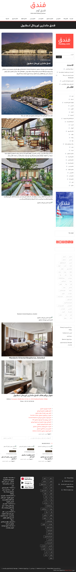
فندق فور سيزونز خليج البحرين (67, 84)
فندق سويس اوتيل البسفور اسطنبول (43, 413)
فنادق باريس (32, 18)
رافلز (71, 284)
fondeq (48, 60)
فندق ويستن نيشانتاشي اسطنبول (44, 429)
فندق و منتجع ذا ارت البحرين (67, 81)
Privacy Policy (70, 478)
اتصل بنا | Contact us (67, 333)
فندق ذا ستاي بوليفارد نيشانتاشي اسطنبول (42, 426)
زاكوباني (60, 284)
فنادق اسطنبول (50, 18)
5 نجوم (64, 256)
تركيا (72, 141)
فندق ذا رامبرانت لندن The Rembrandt (68, 77)
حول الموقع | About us (67, 339)
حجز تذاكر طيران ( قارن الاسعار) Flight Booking (67, 485)
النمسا (72, 125)
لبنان (72, 182)
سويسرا (64, 287)
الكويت (72, 109)
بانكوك (70, 272)
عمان (72, 147)
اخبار (72, 96)
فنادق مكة (66, 18)
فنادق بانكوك (24, 18)
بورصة (65, 272)
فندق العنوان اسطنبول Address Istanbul (42, 431)
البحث (72, 54)
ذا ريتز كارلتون (63, 281)
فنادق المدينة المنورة (68, 302)
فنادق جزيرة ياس (61, 305)
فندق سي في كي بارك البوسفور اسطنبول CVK (41, 420)
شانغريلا (70, 290)
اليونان (72, 128)
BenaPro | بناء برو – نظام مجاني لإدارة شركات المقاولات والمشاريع (8, 514)
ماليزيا (72, 185)
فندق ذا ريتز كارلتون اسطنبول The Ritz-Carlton (40, 415)
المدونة (7, 18)
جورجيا (70, 281)
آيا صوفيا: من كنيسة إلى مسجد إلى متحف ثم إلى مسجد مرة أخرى (39, 438)
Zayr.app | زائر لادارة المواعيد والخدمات (66, 344)
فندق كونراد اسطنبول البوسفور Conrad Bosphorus (39, 417)
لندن (66, 315)
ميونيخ (65, 318)
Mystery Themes (68, 570)
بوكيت (72, 134)
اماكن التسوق (15, 18)
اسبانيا (72, 99)
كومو (71, 315)
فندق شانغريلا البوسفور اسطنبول (44, 424)
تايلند (65, 275)
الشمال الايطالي (63, 263)
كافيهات (63, 312)
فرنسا (72, 150)
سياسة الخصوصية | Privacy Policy (66, 329)
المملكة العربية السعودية (68, 118)
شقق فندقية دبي (63, 290)
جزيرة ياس (70, 278)
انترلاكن (62, 269)
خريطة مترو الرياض (69, 69)
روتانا (66, 284)
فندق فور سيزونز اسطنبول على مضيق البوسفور (41, 422)
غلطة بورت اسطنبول (7, 438)
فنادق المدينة (70, 163)
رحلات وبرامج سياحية (69, 144)
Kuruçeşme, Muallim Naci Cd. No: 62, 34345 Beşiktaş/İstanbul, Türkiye (29, 399)
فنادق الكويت (69, 299)
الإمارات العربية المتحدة (68, 102)
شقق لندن (70, 293)
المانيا (72, 112)
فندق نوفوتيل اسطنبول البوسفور (44, 411)
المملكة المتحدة (70, 121)
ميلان (71, 318)
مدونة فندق (69, 336)
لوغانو (60, 315)
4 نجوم (70, 256)
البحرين (71, 106)
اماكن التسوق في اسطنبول (45, 408)
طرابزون (63, 293)
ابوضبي (70, 259)
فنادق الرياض (70, 160)
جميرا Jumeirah (62, 278)
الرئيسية (71, 18)
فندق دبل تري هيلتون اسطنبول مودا (46, 458)
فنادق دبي (58, 18)
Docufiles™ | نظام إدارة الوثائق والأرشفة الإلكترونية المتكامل (8, 480)
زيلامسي (70, 287)
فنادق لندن (40, 18)
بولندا (72, 137)
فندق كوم (41, 10)
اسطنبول (64, 259)
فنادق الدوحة (70, 157)
